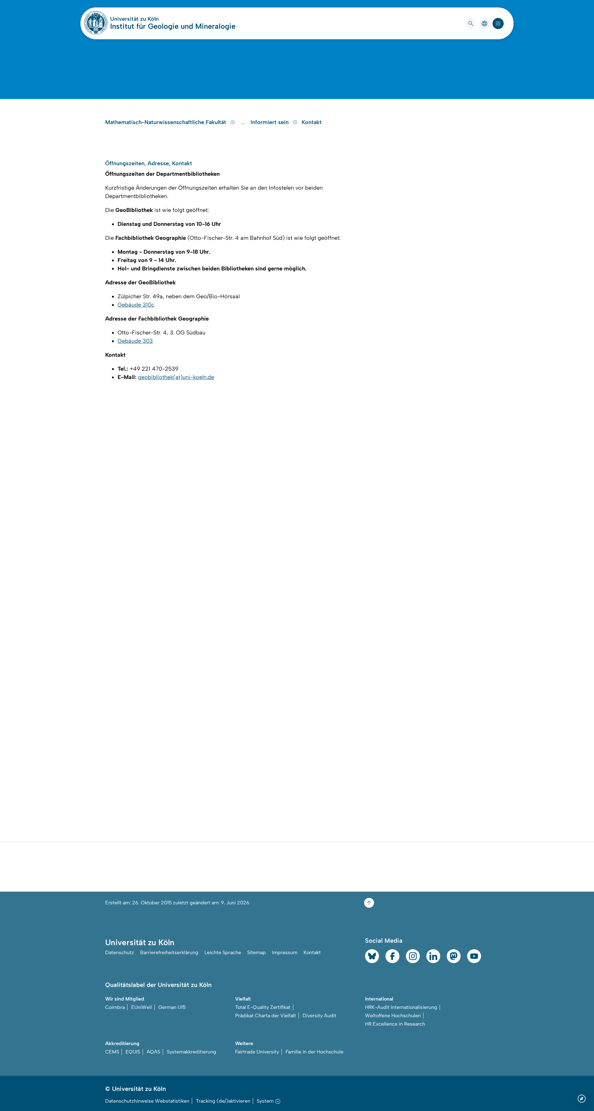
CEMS (112, 1052)
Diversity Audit (319, 1015)
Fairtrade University (257, 1052)
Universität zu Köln (153, 19)
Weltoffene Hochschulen (393, 1015)
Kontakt (312, 122)
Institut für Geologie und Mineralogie (172, 26)
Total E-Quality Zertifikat (263, 1007)
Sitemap (256, 952)
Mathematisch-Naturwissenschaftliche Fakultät (166, 122)
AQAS (153, 1052)
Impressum (284, 952)
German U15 (172, 1007)
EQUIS (133, 1052)
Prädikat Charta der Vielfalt (265, 1015)
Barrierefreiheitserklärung (169, 952)
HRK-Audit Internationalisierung (401, 1007)
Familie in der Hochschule (314, 1052)
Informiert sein (270, 122)
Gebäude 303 (135, 341)
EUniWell (141, 1007)
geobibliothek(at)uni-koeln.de (176, 377)
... (244, 122)
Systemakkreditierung (191, 1052)
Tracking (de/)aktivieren (223, 1101)
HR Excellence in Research (395, 1024)
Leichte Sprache (222, 952)
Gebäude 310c (136, 304)
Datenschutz (119, 952)
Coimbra (115, 1007)
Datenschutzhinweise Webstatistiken (147, 1101)
